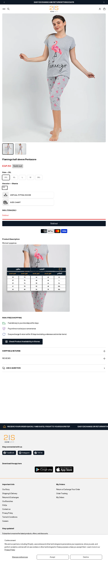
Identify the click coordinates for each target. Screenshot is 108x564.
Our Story (6, 489)
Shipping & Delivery (9, 494)
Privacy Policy (9, 550)
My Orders (60, 497)
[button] (104, 9)
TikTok (39, 453)
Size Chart (15, 202)
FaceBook (10, 453)
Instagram (26, 453)
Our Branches (7, 501)
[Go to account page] (100, 9)
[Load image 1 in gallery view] (8, 149)
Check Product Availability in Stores (24, 342)
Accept (52, 557)
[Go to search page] (8, 9)
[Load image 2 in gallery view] (20, 149)
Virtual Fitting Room (20, 195)
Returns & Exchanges (10, 497)
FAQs (4, 505)
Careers (5, 521)
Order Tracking (62, 494)
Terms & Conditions (9, 517)
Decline (86, 557)
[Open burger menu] (4, 9)
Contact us (6, 509)
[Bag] (104, 9)
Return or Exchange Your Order (68, 489)
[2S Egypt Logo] (9, 439)
